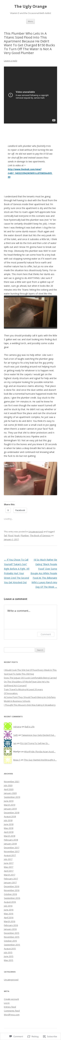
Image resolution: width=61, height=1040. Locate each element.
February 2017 (11, 878)
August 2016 (10, 901)
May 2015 (8, 960)
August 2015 (10, 948)
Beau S (16, 759)
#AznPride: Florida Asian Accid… (39, 751)
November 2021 (11, 781)
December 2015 (11, 933)
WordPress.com (12, 1014)
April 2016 (8, 917)
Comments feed (12, 1010)
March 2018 (9, 835)
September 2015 (12, 944)
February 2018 (11, 839)
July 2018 (8, 820)
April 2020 (8, 789)
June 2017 (8, 863)
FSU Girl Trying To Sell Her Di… (34, 743)
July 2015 (8, 952)
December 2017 (11, 847)
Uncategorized (35, 531)
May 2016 (8, 913)
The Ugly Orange (30, 6)
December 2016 (11, 886)
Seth (15, 735)
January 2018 (10, 843)
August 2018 (10, 816)
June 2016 (8, 909)
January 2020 (10, 793)
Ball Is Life (29, 726)
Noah (17, 535)
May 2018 (8, 828)
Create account (11, 999)
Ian (14, 743)
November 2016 (11, 890)
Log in (7, 1002)
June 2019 (8, 800)
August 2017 (10, 855)
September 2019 (12, 797)
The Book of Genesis (40, 535)
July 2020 (8, 785)
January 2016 (10, 929)
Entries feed (10, 1006)
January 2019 (10, 808)
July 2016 (8, 905)
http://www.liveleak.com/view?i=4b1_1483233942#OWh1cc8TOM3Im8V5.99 (30, 173)
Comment (46, 634)
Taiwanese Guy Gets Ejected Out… (38, 735)
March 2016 (9, 921)
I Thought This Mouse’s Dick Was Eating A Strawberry (30, 704)
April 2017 (8, 870)
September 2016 (12, 898)
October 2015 (10, 940)
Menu (30, 21)
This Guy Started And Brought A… (40, 759)
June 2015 (8, 956)
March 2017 (9, 874)
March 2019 (9, 804)
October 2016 (10, 894)
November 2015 (11, 936)
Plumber (25, 535)
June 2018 (8, 824)
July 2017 (8, 859)
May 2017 (8, 867)
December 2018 (11, 812)
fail (5, 535)
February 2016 (11, 925)
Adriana (17, 726)
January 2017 (10, 882)
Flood (10, 535)
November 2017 (11, 851)
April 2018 (8, 832)
